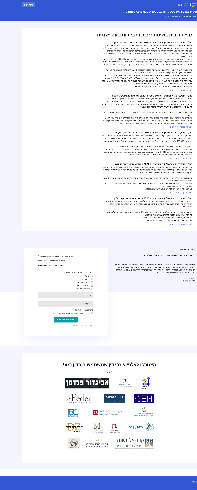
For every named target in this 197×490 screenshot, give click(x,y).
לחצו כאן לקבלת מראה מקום (181, 90)
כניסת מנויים (28, 5)
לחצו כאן (168, 16)
